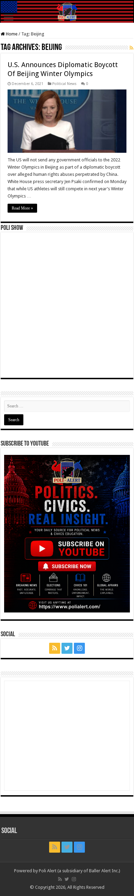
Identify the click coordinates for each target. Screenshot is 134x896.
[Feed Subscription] (131, 48)
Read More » (22, 208)
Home (11, 33)
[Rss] (54, 648)
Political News (64, 84)
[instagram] (79, 648)
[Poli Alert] (67, 12)
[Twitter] (67, 648)
